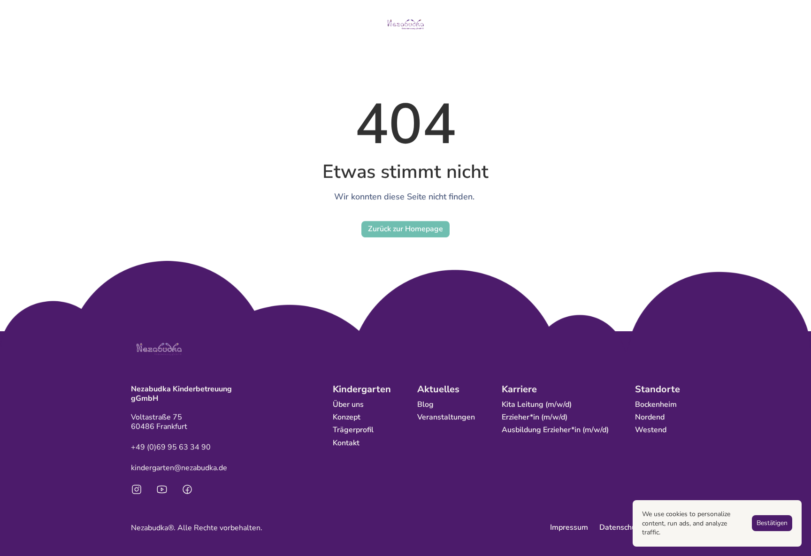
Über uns (348, 404)
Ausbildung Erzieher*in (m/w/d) (555, 430)
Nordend (650, 417)
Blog (425, 404)
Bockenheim (656, 404)
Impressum (569, 527)
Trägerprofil (353, 430)
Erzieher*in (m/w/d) (534, 417)
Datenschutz (620, 527)
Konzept (346, 417)
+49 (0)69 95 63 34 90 (171, 447)
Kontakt (346, 443)
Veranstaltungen (446, 417)
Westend (650, 430)
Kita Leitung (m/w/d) (537, 404)
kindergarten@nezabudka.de (179, 468)
